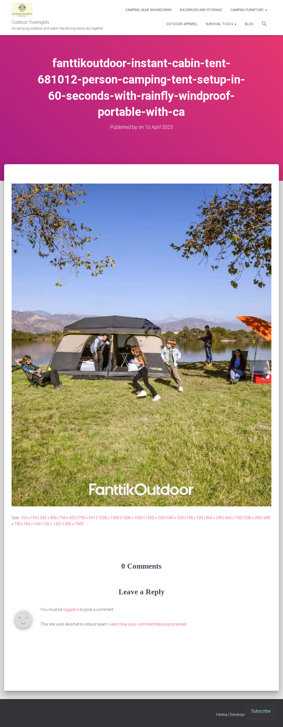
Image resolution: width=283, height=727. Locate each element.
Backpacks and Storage (201, 10)
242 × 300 (48, 518)
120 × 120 (51, 524)
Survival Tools (220, 24)
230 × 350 (252, 518)
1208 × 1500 (108, 518)
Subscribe (261, 711)
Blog (249, 24)
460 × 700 (233, 518)
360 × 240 (214, 518)
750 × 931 (86, 518)
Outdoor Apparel (181, 24)
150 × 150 (28, 518)
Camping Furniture (247, 10)
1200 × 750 (154, 518)
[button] (265, 10)
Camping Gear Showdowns (148, 10)
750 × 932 (67, 518)
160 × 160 (31, 524)
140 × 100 (194, 518)
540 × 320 (175, 518)
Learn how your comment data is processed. (148, 624)
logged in (71, 609)
